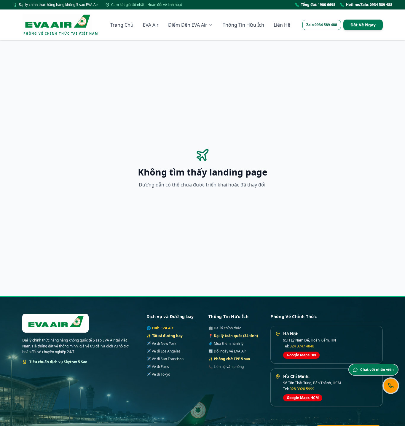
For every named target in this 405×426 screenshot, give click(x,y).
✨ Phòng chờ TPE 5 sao (229, 358)
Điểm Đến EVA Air (187, 25)
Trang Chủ (121, 25)
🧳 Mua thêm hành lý (225, 343)
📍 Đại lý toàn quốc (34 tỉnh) (233, 335)
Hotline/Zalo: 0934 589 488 (369, 4)
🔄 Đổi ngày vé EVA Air (227, 351)
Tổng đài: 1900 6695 (318, 4)
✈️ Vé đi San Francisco (165, 359)
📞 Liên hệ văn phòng (226, 366)
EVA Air (151, 25)
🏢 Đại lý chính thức (224, 328)
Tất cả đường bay (164, 336)
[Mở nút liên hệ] (391, 386)
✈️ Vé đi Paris (157, 366)
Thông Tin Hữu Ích (243, 25)
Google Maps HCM (303, 397)
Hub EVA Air (159, 328)
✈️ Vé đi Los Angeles (163, 351)
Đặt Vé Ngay (363, 25)
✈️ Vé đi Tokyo (158, 374)
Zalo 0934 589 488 (321, 24)
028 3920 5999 (302, 388)
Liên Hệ (282, 25)
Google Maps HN (301, 355)
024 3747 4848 (302, 346)
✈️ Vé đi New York (161, 343)
